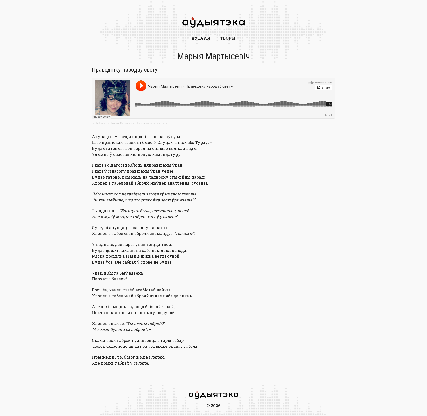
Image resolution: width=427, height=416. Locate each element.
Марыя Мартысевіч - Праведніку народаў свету (139, 123)
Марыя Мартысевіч (213, 56)
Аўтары (201, 38)
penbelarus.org (100, 123)
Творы (227, 38)
